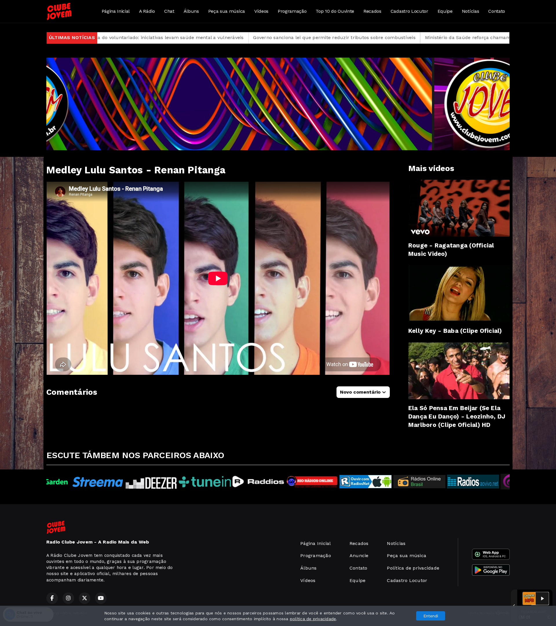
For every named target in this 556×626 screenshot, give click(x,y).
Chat (169, 11)
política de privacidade (313, 618)
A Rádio (147, 11)
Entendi (430, 616)
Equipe (445, 11)
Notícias (470, 11)
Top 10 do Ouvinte (335, 11)
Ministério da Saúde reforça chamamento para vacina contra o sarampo (424, 37)
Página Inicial (116, 11)
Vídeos (261, 11)
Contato (496, 11)
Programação (292, 11)
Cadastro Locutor (409, 11)
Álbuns (191, 11)
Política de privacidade (413, 568)
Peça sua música (226, 11)
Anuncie (359, 555)
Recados (372, 11)
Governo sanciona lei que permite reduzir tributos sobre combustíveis (250, 37)
